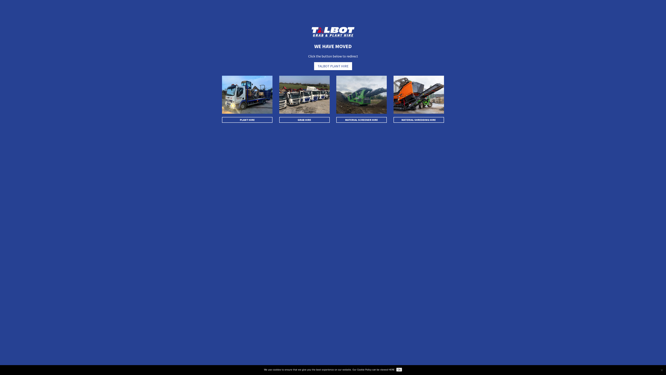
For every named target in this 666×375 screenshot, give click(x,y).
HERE (392, 369)
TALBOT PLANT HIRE (333, 66)
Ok (399, 369)
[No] (661, 370)
